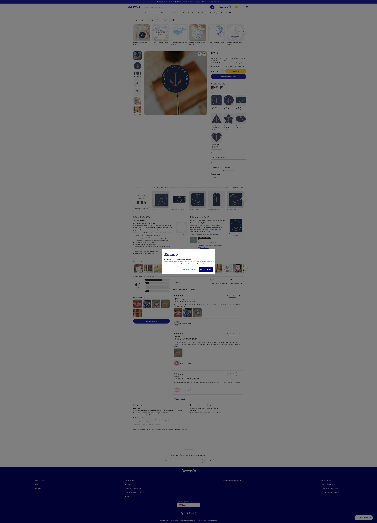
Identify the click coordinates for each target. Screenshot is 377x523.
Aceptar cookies (205, 270)
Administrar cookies (189, 270)
